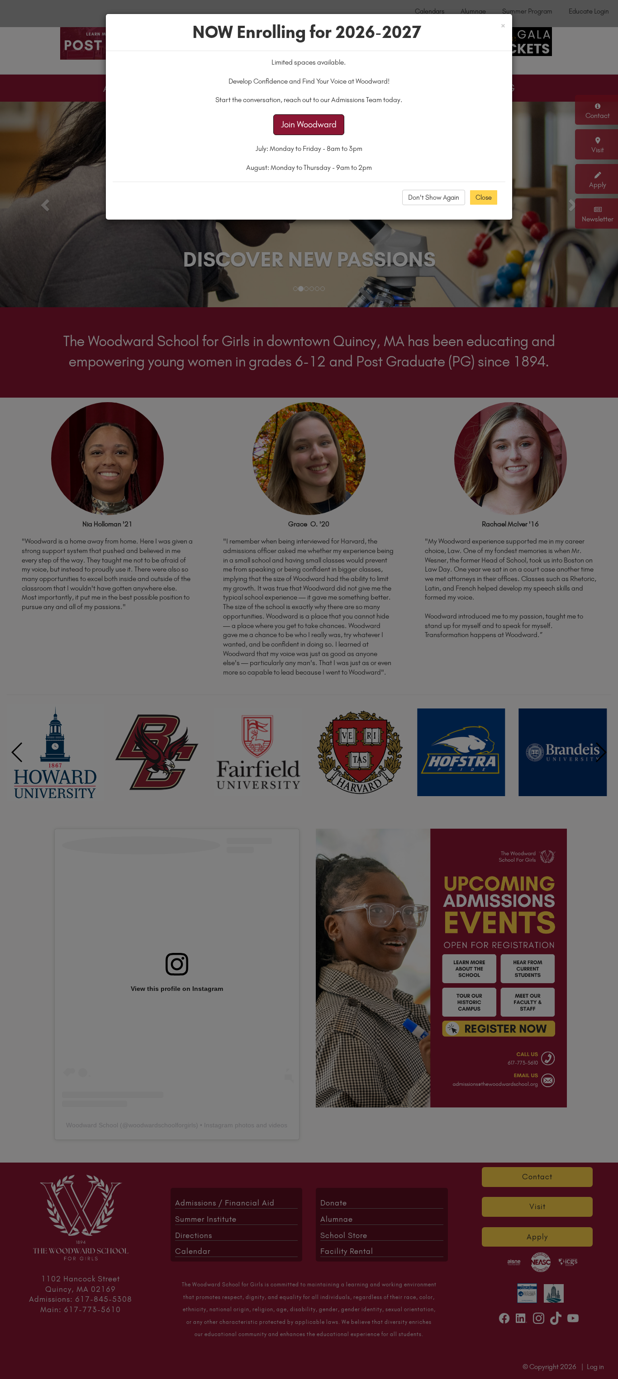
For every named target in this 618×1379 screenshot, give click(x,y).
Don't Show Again (433, 197)
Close (483, 197)
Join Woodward (309, 124)
